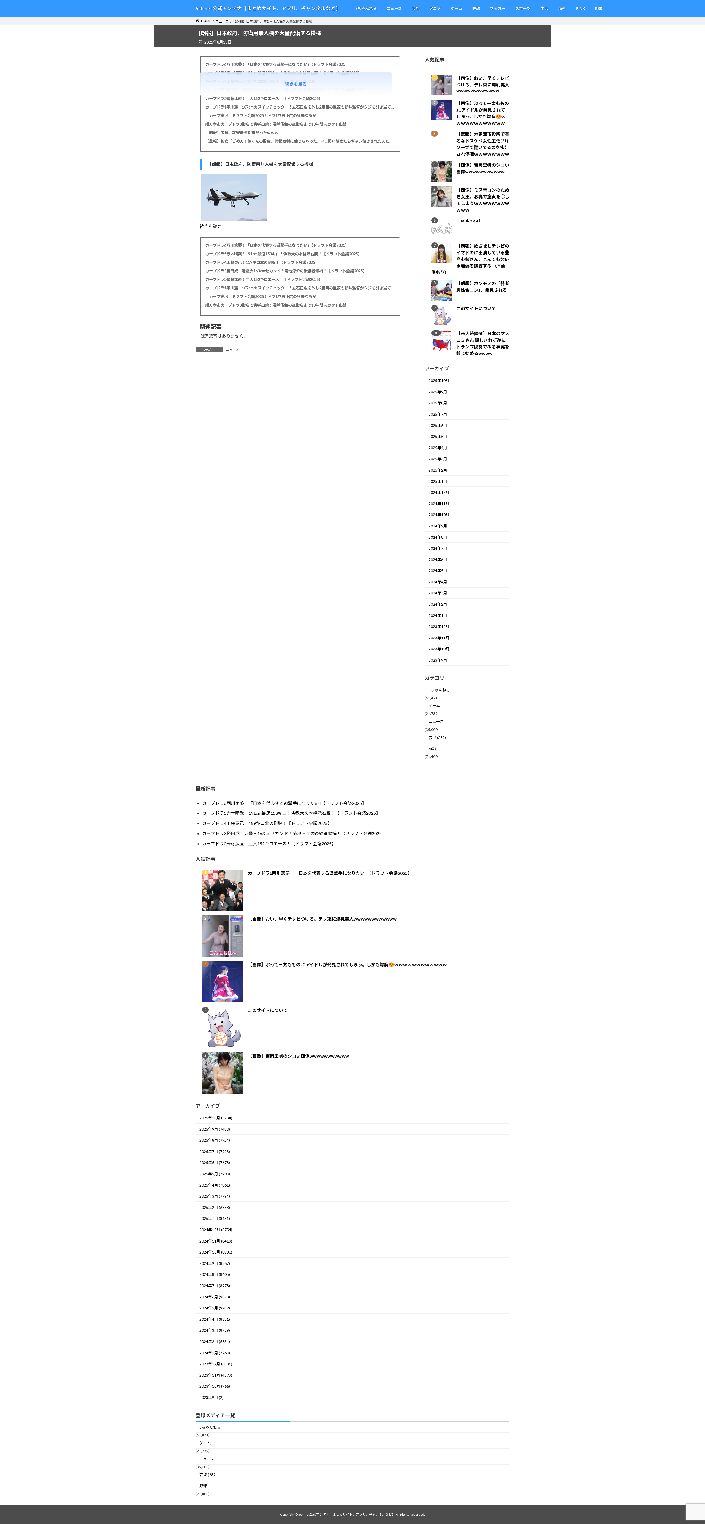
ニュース (232, 350)
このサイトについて (476, 308)
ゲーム (434, 705)
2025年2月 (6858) (214, 1207)
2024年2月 (438, 604)
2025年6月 (438, 425)
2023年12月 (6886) (215, 1363)
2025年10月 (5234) (215, 1118)
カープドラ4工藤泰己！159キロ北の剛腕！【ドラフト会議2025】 (262, 262)
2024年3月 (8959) (214, 1330)
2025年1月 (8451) (214, 1218)
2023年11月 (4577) (215, 1375)
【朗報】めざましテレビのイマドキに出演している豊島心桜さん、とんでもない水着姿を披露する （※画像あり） (470, 259)
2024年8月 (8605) (214, 1274)
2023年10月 (439, 649)
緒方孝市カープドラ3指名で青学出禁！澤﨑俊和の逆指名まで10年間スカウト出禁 (275, 124)
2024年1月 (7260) (214, 1352)
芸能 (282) (437, 737)
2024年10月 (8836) (215, 1252)
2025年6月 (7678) (214, 1162)
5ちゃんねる (439, 689)
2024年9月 (438, 526)
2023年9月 (438, 660)
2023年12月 (439, 626)
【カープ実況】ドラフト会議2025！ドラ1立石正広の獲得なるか (260, 115)
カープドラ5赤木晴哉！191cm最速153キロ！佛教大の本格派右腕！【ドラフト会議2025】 (283, 253)
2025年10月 (439, 380)
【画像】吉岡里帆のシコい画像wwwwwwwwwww (298, 1056)
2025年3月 (438, 459)
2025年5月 (438, 436)
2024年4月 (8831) (214, 1319)
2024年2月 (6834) (214, 1341)
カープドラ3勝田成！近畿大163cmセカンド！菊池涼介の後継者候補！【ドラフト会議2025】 (286, 271)
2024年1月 (438, 615)
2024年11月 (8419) (215, 1241)
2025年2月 (438, 470)
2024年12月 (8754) (215, 1229)
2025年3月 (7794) (214, 1196)
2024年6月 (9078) (214, 1297)
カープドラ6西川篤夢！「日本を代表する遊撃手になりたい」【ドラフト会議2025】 (277, 64)
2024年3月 (438, 593)
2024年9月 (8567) (214, 1263)
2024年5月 (438, 571)
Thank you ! (468, 220)
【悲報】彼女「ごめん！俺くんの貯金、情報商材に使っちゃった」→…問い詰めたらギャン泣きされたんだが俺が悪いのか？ (300, 141)
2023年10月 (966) (214, 1386)
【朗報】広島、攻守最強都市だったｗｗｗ (241, 132)
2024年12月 (439, 492)
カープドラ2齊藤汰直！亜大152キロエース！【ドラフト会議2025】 (263, 98)
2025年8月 (438, 403)
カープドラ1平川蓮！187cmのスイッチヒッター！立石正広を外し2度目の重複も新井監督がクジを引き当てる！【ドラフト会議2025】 (300, 107)
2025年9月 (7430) (214, 1129)
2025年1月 (438, 481)
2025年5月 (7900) (214, 1173)
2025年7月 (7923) (214, 1151)
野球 (432, 748)
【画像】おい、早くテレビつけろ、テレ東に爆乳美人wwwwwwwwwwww (482, 84)
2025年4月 (438, 447)
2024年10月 (439, 515)
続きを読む (211, 226)
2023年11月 (439, 637)
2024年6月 (438, 559)
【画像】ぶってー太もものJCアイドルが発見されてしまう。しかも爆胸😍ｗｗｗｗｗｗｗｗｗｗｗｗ (347, 964)
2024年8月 (438, 537)
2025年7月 (438, 414)
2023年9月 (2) (211, 1397)
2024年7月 (438, 548)
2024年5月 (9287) (214, 1308)
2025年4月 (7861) (214, 1185)
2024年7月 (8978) (214, 1285)
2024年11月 (439, 503)
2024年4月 (438, 582)
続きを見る (296, 83)
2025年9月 (438, 391)
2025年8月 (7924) (214, 1140)
